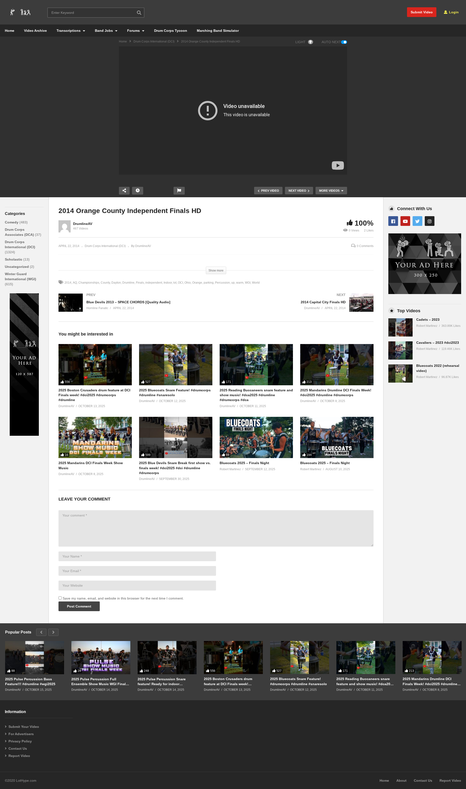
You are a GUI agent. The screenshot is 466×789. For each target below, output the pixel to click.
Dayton (116, 282)
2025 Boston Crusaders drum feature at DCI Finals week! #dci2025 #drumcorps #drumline (94, 395)
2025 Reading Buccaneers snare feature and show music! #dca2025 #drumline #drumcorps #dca (256, 395)
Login (453, 12)
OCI (180, 282)
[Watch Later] (137, 191)
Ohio (187, 282)
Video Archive (35, 31)
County (105, 282)
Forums (134, 31)
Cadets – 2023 (428, 319)
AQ (75, 282)
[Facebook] (393, 221)
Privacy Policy (20, 741)
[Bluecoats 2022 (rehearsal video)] (400, 373)
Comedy (12, 222)
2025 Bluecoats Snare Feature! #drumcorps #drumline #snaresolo (298, 681)
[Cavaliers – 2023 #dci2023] (400, 350)
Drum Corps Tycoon (170, 31)
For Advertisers (21, 734)
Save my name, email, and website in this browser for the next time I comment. (123, 598)
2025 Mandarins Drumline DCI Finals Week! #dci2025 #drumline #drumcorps (430, 681)
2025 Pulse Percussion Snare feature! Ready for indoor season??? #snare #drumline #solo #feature (167, 681)
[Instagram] (429, 221)
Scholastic (14, 259)
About (401, 780)
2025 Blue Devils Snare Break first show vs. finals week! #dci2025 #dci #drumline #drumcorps (175, 468)
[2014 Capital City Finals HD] (297, 307)
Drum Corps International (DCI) (154, 41)
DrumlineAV (82, 224)
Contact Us (17, 748)
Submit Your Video (23, 727)
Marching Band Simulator (218, 31)
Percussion (222, 282)
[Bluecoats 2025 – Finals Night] (256, 437)
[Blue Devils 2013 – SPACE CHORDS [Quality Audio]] (134, 307)
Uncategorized (17, 267)
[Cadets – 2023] (400, 327)
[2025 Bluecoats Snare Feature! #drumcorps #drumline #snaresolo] (175, 364)
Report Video (19, 756)
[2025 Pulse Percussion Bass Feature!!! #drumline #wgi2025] (34, 657)
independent (153, 282)
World (256, 282)
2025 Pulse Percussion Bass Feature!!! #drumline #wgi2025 (30, 681)
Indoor (168, 282)
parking (209, 282)
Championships (88, 282)
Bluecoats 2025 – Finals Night (244, 463)
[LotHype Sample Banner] (24, 434)
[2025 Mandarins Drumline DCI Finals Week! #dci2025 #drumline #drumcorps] (337, 364)
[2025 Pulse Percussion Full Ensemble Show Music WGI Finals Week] (100, 657)
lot (174, 282)
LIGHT (300, 42)
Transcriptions (69, 31)
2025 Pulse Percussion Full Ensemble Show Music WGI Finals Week (99, 681)
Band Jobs (104, 31)
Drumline (128, 282)
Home (9, 31)
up (233, 282)
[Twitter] (417, 221)
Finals (140, 282)
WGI (247, 282)
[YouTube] (405, 221)
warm (239, 282)
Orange (197, 282)
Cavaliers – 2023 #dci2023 (437, 343)
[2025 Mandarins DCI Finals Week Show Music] (95, 437)
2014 (68, 282)
